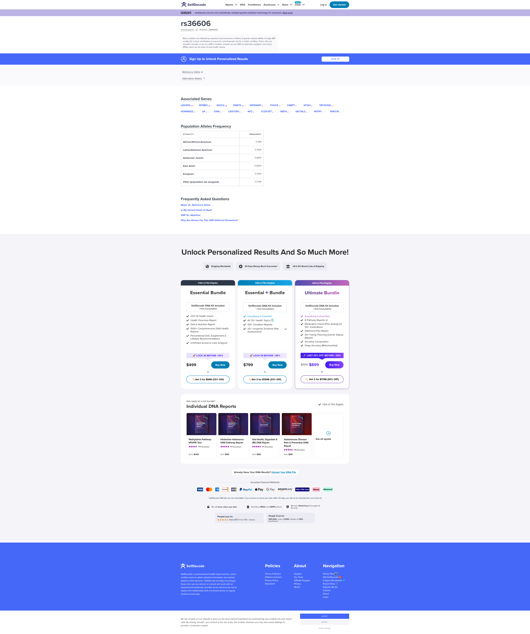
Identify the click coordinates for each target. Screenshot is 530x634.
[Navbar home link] (197, 4)
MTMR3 (203, 105)
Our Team (298, 577)
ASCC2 (220, 105)
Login (325, 597)
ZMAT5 (237, 105)
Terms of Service (273, 573)
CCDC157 (266, 111)
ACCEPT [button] (324, 616)
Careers (326, 590)
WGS (242, 4)
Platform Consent (273, 577)
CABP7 (291, 105)
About (326, 593)
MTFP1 (317, 111)
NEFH (283, 111)
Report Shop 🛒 (330, 583)
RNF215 (334, 111)
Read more (288, 13)
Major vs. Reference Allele (195, 204)
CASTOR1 (233, 111)
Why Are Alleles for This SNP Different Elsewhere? (209, 220)
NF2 (250, 111)
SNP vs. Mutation (190, 215)
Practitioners (254, 4)
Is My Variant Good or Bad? (196, 210)
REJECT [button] (325, 622)
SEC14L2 (300, 111)
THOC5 (274, 105)
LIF (203, 111)
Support (298, 573)
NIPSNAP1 (255, 105)
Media (297, 587)
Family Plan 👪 (330, 573)
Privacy (297, 583)
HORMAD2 (187, 111)
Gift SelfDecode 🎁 (332, 577)
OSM (216, 111)
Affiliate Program (302, 580)
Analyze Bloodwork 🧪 (334, 580)
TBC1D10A (325, 105)
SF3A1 (307, 105)
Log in (323, 4)
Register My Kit (330, 587)
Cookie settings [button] (324, 628)
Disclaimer (270, 583)
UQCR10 (185, 105)
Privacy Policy (271, 580)
